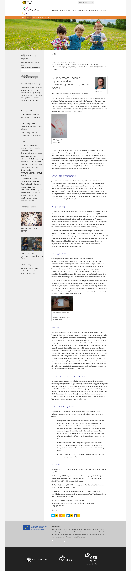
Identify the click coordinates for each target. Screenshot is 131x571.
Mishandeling (35, 164)
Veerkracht (24, 195)
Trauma (29, 192)
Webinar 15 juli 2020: (28, 124)
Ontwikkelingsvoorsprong (59, 67)
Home (24, 17)
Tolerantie (23, 192)
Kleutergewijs (33, 268)
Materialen (36, 161)
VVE (36, 195)
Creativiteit (24, 151)
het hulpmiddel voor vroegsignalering (74, 454)
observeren (24, 167)
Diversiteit (26, 153)
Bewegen (24, 148)
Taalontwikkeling (28, 190)
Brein (30, 148)
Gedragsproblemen (36, 153)
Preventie (101, 67)
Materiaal (29, 161)
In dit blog (69, 366)
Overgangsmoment (27, 181)
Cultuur (30, 151)
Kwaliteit (24, 162)
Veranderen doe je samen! (29, 229)
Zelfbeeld (24, 200)
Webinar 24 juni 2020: (28, 133)
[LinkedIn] (68, 515)
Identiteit (24, 159)
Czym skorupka (30, 273)
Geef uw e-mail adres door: (30, 68)
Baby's (31, 145)
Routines (39, 184)
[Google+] (60, 515)
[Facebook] (75, 515)
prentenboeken (36, 181)
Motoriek (40, 164)
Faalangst (71, 64)
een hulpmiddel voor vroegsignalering (72, 280)
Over (34, 17)
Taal (33, 187)
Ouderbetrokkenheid (29, 178)
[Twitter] (53, 515)
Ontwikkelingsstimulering (31, 174)
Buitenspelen (36, 148)
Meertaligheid (26, 164)
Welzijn (35, 198)
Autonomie (25, 145)
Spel (29, 187)
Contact (40, 17)
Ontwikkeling (26, 170)
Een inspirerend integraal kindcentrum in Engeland (32, 255)
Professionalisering (29, 184)
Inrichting (39, 159)
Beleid (35, 145)
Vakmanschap (36, 192)
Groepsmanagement (28, 156)
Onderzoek (33, 167)
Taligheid (38, 190)
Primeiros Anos (32, 271)
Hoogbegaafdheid (92, 64)
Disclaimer (48, 17)
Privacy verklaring (58, 541)
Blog (28, 17)
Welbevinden (26, 198)
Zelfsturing (31, 200)
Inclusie (32, 158)
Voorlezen (31, 195)
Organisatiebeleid (31, 176)
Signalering (24, 187)
